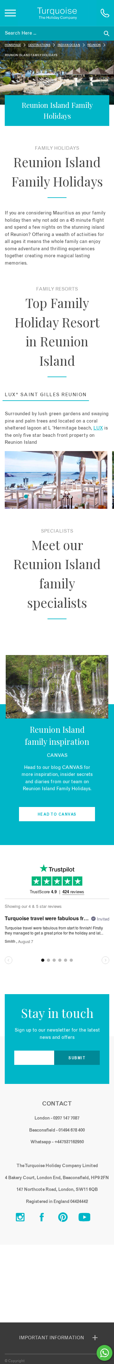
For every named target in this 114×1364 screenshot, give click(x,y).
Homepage (13, 45)
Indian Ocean (69, 45)
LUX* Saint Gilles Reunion (46, 394)
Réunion (94, 45)
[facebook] (46, 1219)
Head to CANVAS (57, 814)
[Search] (106, 33)
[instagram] (25, 1219)
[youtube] (89, 1219)
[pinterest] (68, 1219)
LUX (98, 428)
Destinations (39, 45)
